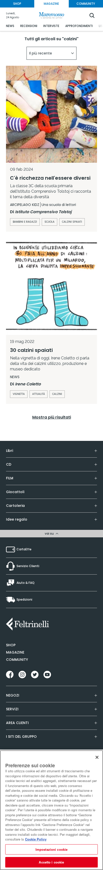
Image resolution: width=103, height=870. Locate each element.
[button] (51, 53)
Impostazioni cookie (52, 849)
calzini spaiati (72, 222)
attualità (38, 394)
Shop (11, 645)
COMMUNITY (85, 3)
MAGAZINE (51, 3)
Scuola (49, 222)
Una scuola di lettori (59, 204)
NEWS (10, 26)
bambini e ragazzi (25, 222)
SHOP (17, 3)
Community (17, 659)
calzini (57, 394)
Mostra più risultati (51, 417)
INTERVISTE (51, 26)
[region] (51, 810)
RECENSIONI (28, 26)
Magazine (15, 652)
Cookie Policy (35, 839)
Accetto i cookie (51, 862)
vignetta (19, 394)
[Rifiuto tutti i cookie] (97, 757)
